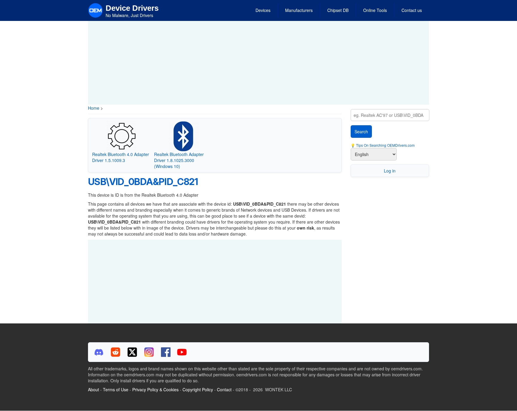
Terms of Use (115, 389)
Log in (390, 171)
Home (93, 108)
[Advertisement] (258, 63)
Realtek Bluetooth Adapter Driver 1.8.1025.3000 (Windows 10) (179, 160)
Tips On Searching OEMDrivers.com (385, 145)
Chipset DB (338, 10)
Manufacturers (299, 10)
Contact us (412, 10)
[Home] (95, 10)
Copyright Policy (198, 389)
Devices (263, 10)
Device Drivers (132, 8)
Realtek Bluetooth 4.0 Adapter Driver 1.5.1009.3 (120, 157)
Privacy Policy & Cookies (155, 389)
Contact (224, 389)
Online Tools (375, 10)
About (93, 389)
